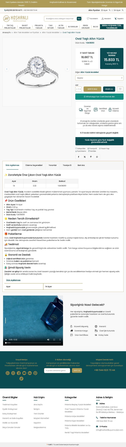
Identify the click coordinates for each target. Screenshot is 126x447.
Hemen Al (109, 89)
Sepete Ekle (92, 89)
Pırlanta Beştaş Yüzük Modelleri (78, 404)
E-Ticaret (55, 445)
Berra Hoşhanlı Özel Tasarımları (111, 26)
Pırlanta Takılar (39, 26)
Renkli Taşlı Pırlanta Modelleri (77, 432)
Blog (95, 26)
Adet (76, 85)
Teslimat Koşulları (9, 404)
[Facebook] (18, 373)
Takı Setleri (50, 26)
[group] (37, 71)
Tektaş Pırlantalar (10, 26)
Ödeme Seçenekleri (33, 165)
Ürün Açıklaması (12, 165)
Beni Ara (81, 165)
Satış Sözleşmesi (9, 413)
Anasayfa (6, 32)
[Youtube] (24, 373)
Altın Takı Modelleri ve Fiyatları (26, 32)
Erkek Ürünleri (86, 26)
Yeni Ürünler (39, 413)
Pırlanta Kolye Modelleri (74, 416)
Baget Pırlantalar (25, 26)
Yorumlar (53, 165)
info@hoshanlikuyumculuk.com (109, 430)
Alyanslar (73, 26)
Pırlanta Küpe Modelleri (74, 421)
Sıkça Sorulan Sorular (11, 427)
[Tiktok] (21, 378)
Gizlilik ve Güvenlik (10, 423)
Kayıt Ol (77, 370)
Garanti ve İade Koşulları (12, 418)
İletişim (37, 409)
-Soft (49, 445)
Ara (79, 18)
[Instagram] (13, 373)
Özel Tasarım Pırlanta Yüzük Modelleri (77, 410)
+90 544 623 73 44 (104, 370)
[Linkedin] (29, 373)
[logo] (15, 18)
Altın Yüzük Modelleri (50, 32)
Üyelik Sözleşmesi (9, 409)
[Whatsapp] (7, 373)
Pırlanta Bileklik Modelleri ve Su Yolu (77, 426)
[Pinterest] (35, 373)
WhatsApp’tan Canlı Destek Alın (100, 96)
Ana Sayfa (38, 404)
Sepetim (37, 423)
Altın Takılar (60, 26)
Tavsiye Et (93, 149)
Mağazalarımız (40, 427)
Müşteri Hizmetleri (41, 418)
